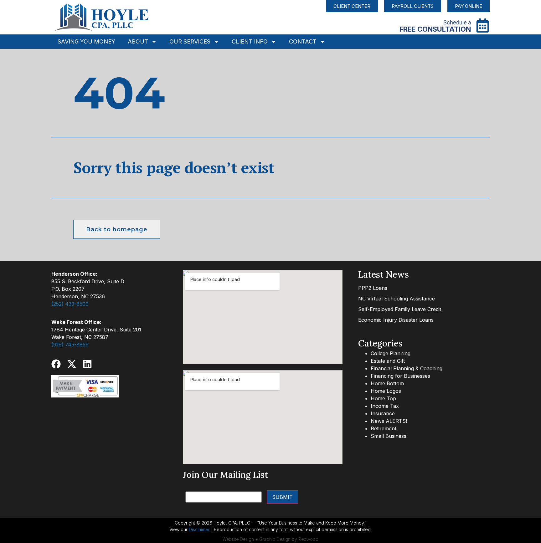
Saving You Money (86, 41)
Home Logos (386, 391)
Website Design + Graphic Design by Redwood (270, 539)
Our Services (189, 41)
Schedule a (457, 22)
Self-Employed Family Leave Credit (399, 309)
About (138, 41)
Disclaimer (199, 529)
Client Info (250, 41)
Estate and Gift (388, 361)
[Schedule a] (483, 25)
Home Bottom (387, 383)
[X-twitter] (71, 364)
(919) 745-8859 (70, 344)
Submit (282, 497)
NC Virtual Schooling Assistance (396, 298)
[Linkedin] (87, 364)
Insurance (383, 413)
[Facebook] (56, 364)
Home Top (383, 398)
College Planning (390, 353)
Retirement (383, 428)
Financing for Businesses (400, 376)
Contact (303, 41)
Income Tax (385, 406)
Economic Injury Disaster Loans (396, 320)
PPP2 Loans (372, 288)
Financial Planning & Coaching (406, 368)
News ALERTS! (389, 421)
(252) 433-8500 (70, 304)
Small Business (388, 436)
